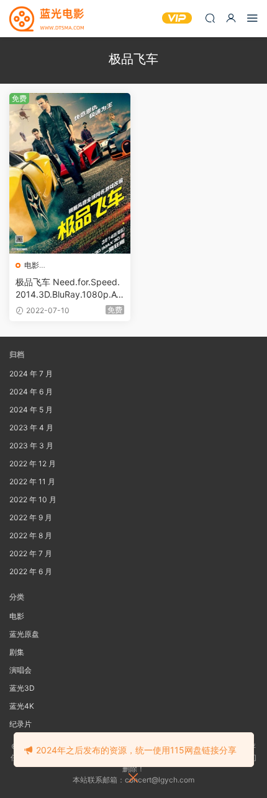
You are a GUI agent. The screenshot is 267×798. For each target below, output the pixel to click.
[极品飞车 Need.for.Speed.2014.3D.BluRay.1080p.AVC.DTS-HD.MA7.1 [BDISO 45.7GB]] (69, 173)
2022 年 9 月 (30, 517)
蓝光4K (21, 706)
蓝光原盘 (24, 634)
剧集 (16, 652)
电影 (31, 265)
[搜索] (209, 18)
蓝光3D (22, 688)
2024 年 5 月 (31, 409)
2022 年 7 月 (30, 553)
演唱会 (20, 670)
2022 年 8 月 (30, 535)
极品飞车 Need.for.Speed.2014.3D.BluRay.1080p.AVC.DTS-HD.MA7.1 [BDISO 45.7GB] (69, 289)
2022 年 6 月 (30, 571)
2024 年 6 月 (31, 391)
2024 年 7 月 (31, 373)
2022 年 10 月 (33, 499)
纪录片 (20, 724)
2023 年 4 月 (31, 427)
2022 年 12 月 (32, 463)
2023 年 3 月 (31, 445)
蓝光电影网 (46, 18)
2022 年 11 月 (32, 481)
